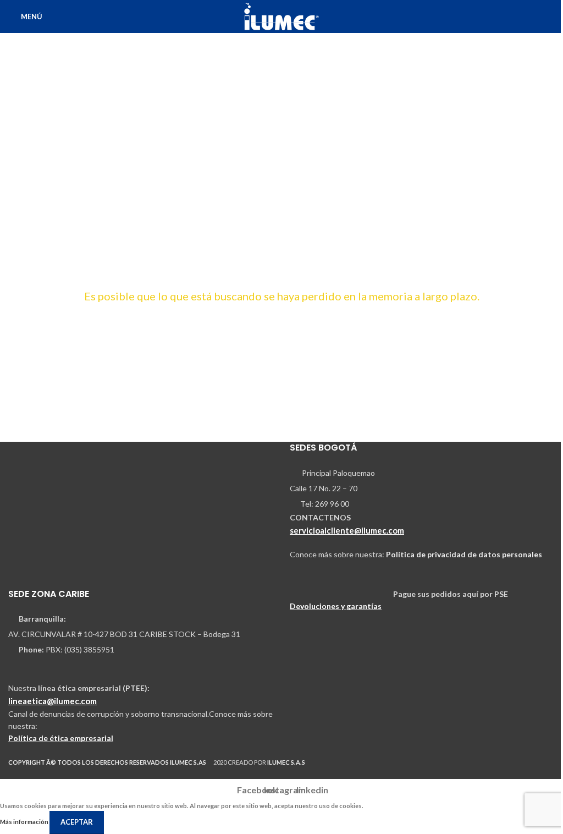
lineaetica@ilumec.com (52, 701)
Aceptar (76, 821)
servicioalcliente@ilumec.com (347, 530)
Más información (24, 821)
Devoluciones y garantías (336, 606)
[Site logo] (281, 15)
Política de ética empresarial (60, 738)
